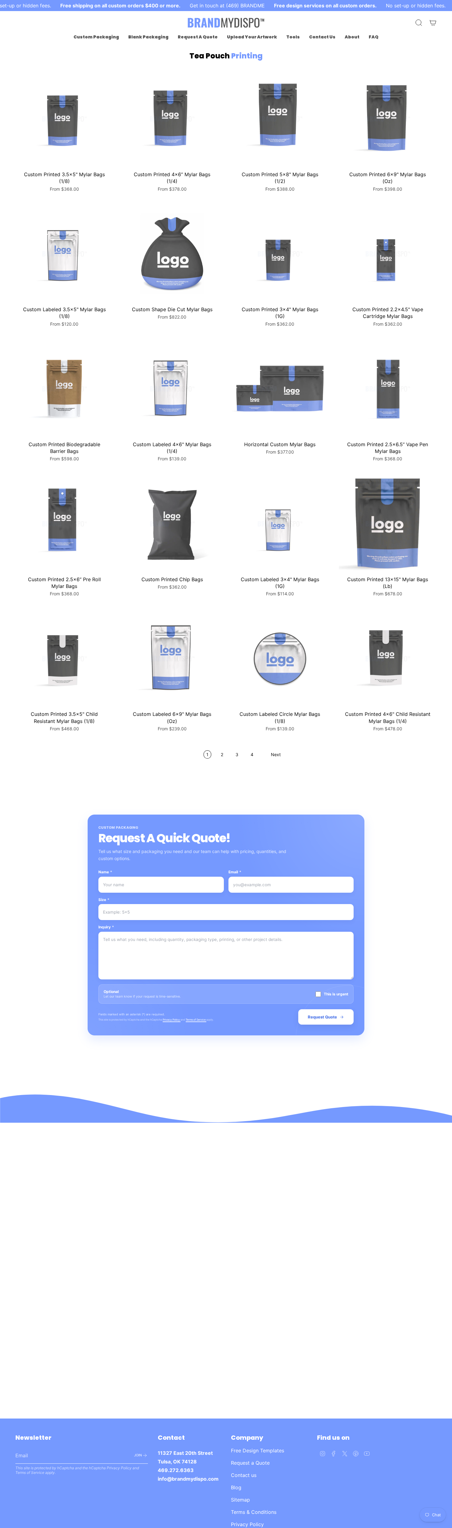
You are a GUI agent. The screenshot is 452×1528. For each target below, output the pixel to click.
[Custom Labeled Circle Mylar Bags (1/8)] (280, 659)
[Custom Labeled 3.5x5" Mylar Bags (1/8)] (64, 254)
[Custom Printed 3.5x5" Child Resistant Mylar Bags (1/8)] (64, 659)
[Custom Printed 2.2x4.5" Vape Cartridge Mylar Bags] (388, 254)
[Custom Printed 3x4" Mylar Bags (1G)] (280, 254)
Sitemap (240, 1500)
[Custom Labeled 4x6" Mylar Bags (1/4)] (172, 389)
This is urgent (336, 994)
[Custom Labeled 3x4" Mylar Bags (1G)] (280, 524)
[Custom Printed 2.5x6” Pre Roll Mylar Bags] (64, 524)
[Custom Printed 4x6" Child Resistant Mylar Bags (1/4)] (388, 659)
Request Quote (322, 1016)
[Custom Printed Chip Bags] (172, 524)
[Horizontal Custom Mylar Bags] (280, 389)
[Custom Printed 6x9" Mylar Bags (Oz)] (388, 119)
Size (103, 899)
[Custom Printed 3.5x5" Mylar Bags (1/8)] (64, 119)
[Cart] (433, 23)
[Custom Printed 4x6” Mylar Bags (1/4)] (172, 119)
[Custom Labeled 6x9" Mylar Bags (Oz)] (172, 659)
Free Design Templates (257, 1450)
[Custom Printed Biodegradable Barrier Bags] (64, 389)
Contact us (243, 1475)
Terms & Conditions (253, 1512)
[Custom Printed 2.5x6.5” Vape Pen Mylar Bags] (388, 389)
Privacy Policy (171, 1019)
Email (234, 872)
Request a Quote (250, 1463)
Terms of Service (196, 1019)
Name (105, 872)
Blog (236, 1487)
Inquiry (106, 927)
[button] (96, 37)
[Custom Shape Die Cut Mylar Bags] (172, 254)
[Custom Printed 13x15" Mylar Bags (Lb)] (388, 524)
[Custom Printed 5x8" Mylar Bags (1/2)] (280, 119)
